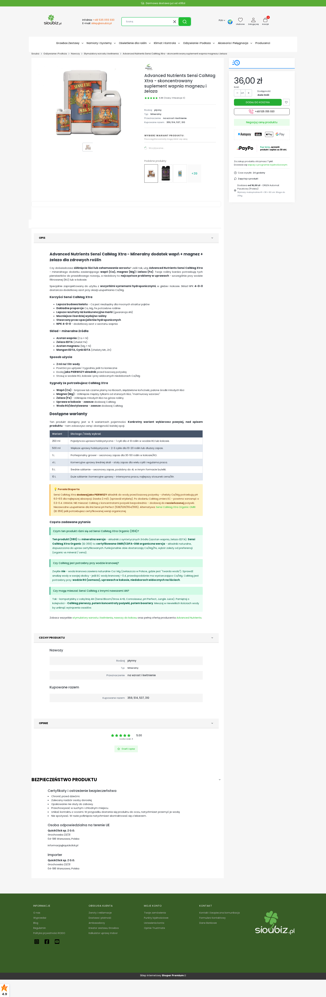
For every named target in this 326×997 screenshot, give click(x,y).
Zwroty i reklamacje (100, 912)
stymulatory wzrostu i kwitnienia (93, 617)
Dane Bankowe (208, 923)
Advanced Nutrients (189, 617)
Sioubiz (35, 53)
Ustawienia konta (154, 923)
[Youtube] (57, 941)
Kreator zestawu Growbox (104, 928)
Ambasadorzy (97, 923)
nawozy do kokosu (125, 617)
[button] (184, 22)
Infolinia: (98, 20)
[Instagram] (36, 941)
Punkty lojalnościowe (156, 918)
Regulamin (39, 928)
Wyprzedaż (39, 918)
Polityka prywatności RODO (49, 933)
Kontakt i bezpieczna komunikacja (219, 912)
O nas (36, 912)
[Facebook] (46, 941)
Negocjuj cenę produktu (261, 122)
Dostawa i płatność (100, 918)
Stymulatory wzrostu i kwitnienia (101, 53)
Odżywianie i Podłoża (55, 53)
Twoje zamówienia (155, 912)
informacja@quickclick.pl (63, 845)
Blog (35, 923)
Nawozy (75, 53)
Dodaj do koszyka (258, 102)
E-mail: (97, 23)
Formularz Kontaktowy (212, 918)
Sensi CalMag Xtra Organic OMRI (175, 507)
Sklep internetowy (162, 975)
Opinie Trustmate (154, 928)
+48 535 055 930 (265, 111)
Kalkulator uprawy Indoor (103, 933)
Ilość (236, 87)
